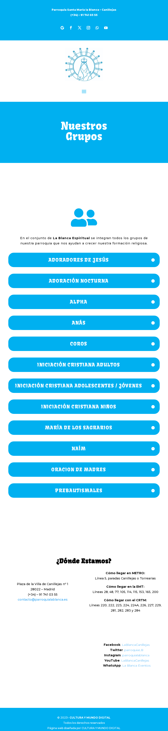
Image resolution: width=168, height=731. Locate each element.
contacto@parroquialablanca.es (43, 599)
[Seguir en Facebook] (70, 27)
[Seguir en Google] (62, 27)
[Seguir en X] (79, 27)
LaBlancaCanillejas (136, 645)
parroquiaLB (133, 650)
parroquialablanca (135, 655)
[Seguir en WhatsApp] (97, 27)
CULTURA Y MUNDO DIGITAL (101, 728)
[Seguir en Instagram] (88, 27)
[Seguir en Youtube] (105, 27)
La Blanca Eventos (136, 665)
